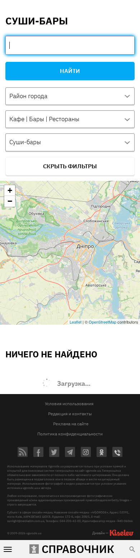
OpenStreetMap (102, 322)
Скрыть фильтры (70, 166)
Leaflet (75, 322)
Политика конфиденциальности (70, 433)
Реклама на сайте (71, 423)
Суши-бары (25, 142)
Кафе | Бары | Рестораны (44, 119)
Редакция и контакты (70, 413)
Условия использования (69, 403)
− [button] (10, 201)
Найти (70, 70)
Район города (28, 96)
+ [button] (10, 190)
